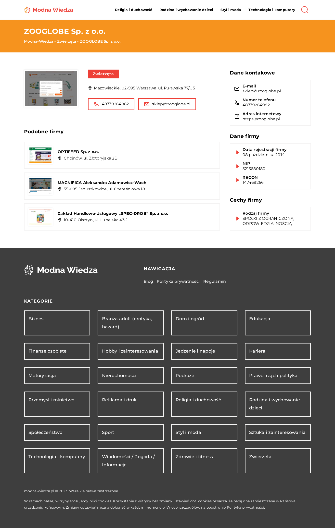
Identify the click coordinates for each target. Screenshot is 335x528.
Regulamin (214, 281)
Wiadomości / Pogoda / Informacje (128, 460)
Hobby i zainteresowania (130, 351)
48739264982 (115, 104)
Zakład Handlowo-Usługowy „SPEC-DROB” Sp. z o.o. (113, 213)
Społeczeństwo (45, 432)
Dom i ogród (190, 318)
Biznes (36, 318)
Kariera (257, 351)
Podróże (185, 375)
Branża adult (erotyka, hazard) (127, 323)
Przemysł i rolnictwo (51, 400)
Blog (148, 281)
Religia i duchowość (133, 10)
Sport (108, 432)
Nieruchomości (119, 375)
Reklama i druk (119, 400)
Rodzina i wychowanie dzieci (186, 10)
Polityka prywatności (178, 281)
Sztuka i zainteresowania (277, 432)
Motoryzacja (42, 375)
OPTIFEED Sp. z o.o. (78, 151)
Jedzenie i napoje (195, 351)
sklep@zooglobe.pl (171, 104)
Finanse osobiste (47, 351)
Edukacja (259, 318)
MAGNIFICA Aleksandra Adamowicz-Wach (102, 182)
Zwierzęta (103, 74)
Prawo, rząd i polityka (273, 375)
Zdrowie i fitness (194, 456)
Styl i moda (230, 10)
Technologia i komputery (271, 10)
